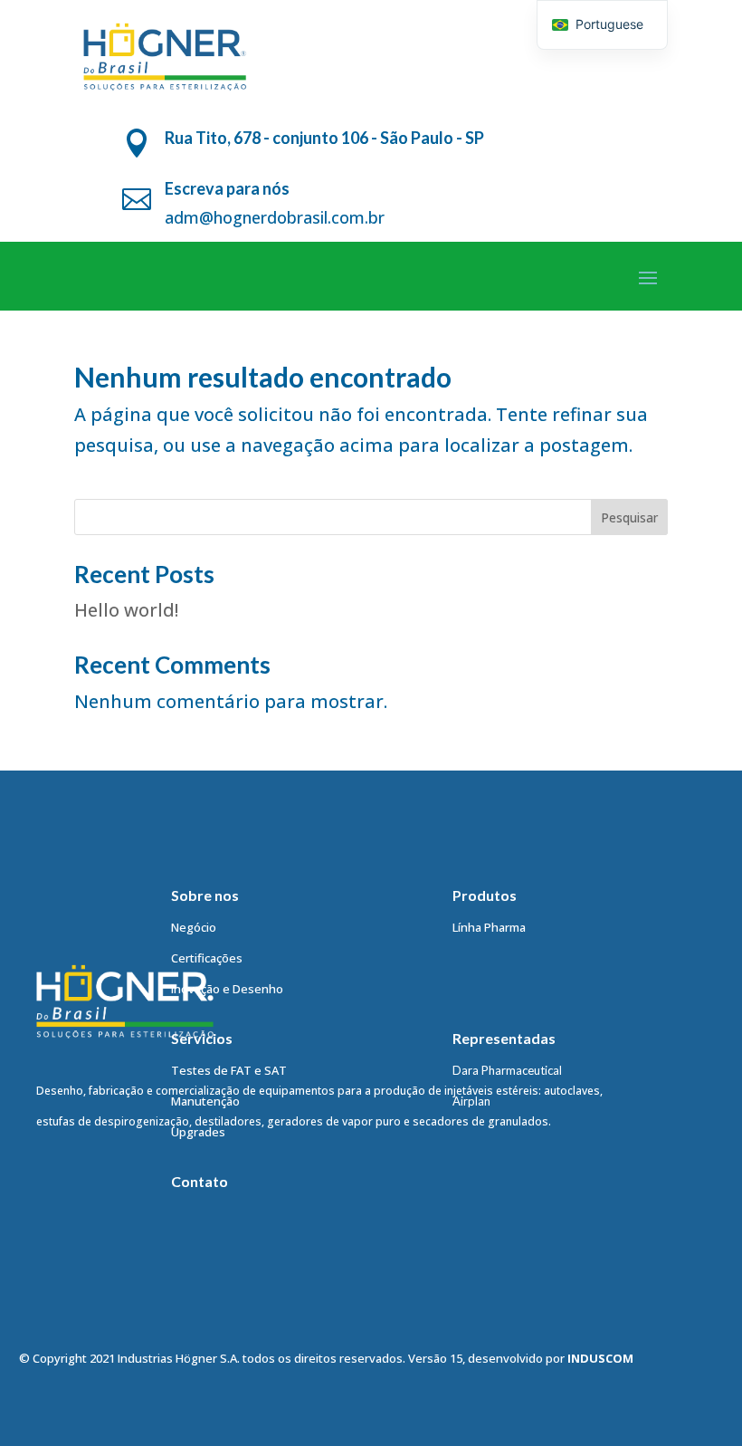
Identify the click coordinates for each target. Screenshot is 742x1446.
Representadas (504, 1038)
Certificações (207, 958)
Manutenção (205, 1101)
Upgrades (198, 1132)
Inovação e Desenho (227, 989)
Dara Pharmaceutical (507, 1070)
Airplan (471, 1101)
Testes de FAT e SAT (229, 1070)
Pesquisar (629, 517)
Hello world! (126, 610)
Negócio (193, 927)
